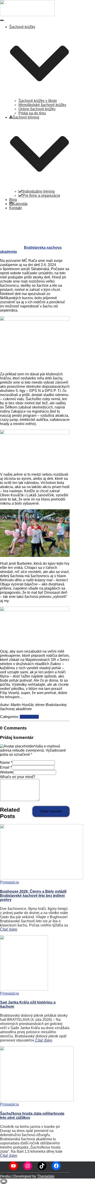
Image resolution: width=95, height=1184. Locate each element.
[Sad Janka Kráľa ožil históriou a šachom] (24, 989)
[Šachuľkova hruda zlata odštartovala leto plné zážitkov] (37, 1100)
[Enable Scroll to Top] (3, 1181)
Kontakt (15, 208)
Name (6, 762)
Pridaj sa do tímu (32, 113)
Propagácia (29, 717)
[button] (39, 96)
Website (6, 772)
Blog (13, 200)
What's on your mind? (17, 777)
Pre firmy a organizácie (41, 195)
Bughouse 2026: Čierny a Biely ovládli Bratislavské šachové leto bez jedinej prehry (33, 895)
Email (6, 767)
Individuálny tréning (39, 191)
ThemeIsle (45, 1176)
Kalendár (20, 204)
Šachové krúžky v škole (37, 101)
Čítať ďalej (8, 929)
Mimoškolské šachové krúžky (42, 105)
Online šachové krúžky (37, 109)
